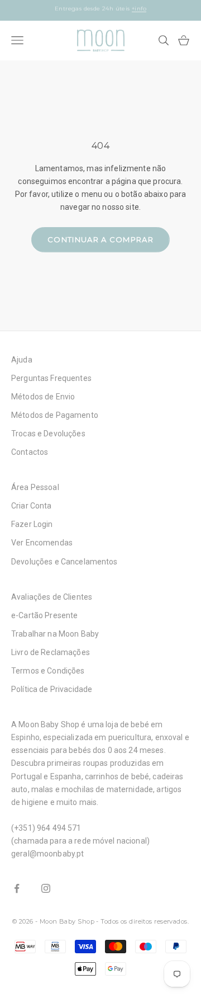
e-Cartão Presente (44, 615)
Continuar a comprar (100, 239)
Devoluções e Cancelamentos (64, 561)
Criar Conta (31, 505)
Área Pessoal (35, 487)
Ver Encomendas (42, 542)
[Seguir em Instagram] (45, 888)
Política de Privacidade (51, 689)
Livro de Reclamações (50, 652)
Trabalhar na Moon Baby (55, 633)
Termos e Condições (48, 670)
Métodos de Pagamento (54, 415)
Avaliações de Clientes (51, 596)
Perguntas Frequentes (51, 378)
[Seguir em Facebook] (16, 888)
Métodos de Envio (43, 396)
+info (147, 13)
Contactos (29, 452)
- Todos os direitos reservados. (142, 921)
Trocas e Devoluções (48, 433)
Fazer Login (32, 524)
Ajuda (21, 359)
